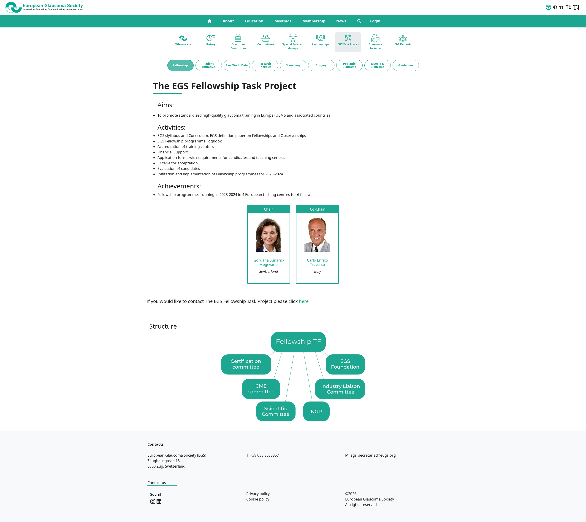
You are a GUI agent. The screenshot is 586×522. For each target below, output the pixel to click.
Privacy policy (258, 493)
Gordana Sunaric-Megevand (268, 262)
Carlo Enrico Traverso (317, 262)
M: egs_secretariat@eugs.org (370, 455)
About (228, 21)
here (304, 301)
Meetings (282, 21)
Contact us (156, 482)
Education (254, 21)
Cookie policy (257, 499)
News (341, 21)
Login (375, 21)
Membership (313, 21)
